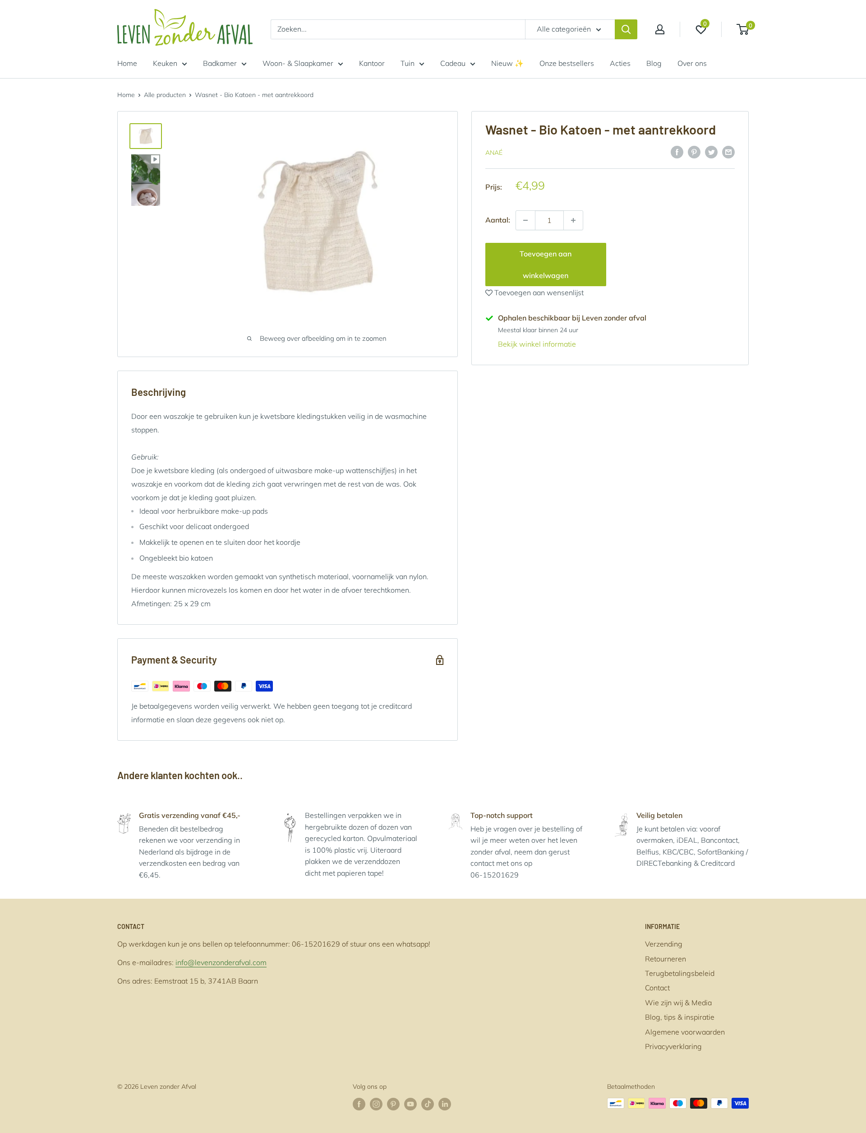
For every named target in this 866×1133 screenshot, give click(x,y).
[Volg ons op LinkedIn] (444, 1104)
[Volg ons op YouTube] (410, 1104)
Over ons (692, 63)
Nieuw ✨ (507, 63)
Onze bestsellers (566, 63)
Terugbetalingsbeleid (679, 973)
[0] (743, 29)
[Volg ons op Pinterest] (393, 1104)
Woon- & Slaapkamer (298, 63)
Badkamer (220, 63)
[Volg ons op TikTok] (427, 1104)
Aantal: (497, 219)
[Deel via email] (728, 151)
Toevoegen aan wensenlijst (538, 292)
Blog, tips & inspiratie (679, 1017)
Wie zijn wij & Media (678, 1002)
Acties (620, 63)
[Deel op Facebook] (677, 151)
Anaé (493, 153)
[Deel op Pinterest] (694, 151)
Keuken (165, 63)
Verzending (663, 943)
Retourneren (665, 958)
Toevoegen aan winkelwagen (545, 264)
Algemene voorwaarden (685, 1031)
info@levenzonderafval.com (221, 962)
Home (127, 63)
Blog (654, 63)
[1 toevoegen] (525, 220)
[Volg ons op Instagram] (376, 1104)
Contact (657, 987)
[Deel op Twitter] (711, 151)
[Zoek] (626, 29)
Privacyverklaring (673, 1046)
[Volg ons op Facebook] (359, 1104)
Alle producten (165, 95)
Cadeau (452, 63)
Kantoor (372, 63)
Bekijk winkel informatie (537, 343)
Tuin (408, 63)
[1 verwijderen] (573, 220)
